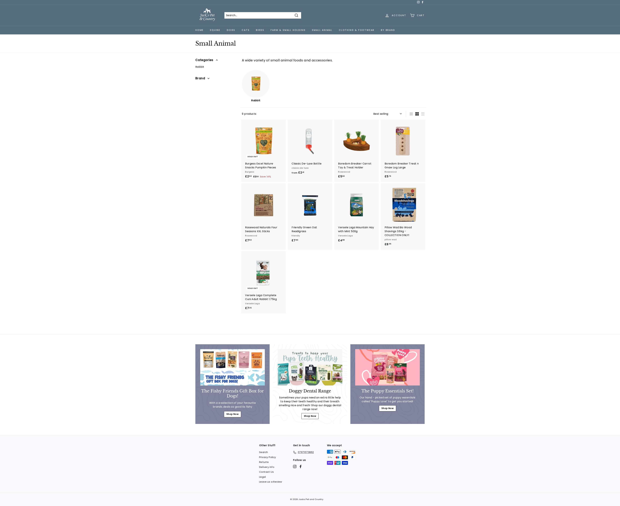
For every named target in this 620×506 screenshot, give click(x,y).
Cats (245, 30)
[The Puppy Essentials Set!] (387, 367)
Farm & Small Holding (288, 30)
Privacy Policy (267, 457)
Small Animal (322, 30)
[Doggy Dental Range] (310, 367)
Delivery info (266, 467)
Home (199, 30)
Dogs (231, 30)
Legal (262, 477)
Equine (215, 30)
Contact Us (266, 472)
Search (263, 452)
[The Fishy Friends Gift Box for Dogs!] (232, 367)
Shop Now (232, 414)
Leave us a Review (270, 481)
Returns (264, 462)
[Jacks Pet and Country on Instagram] (294, 466)
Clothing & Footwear (356, 30)
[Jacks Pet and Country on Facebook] (300, 466)
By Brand (388, 30)
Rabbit (199, 67)
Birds (260, 30)
